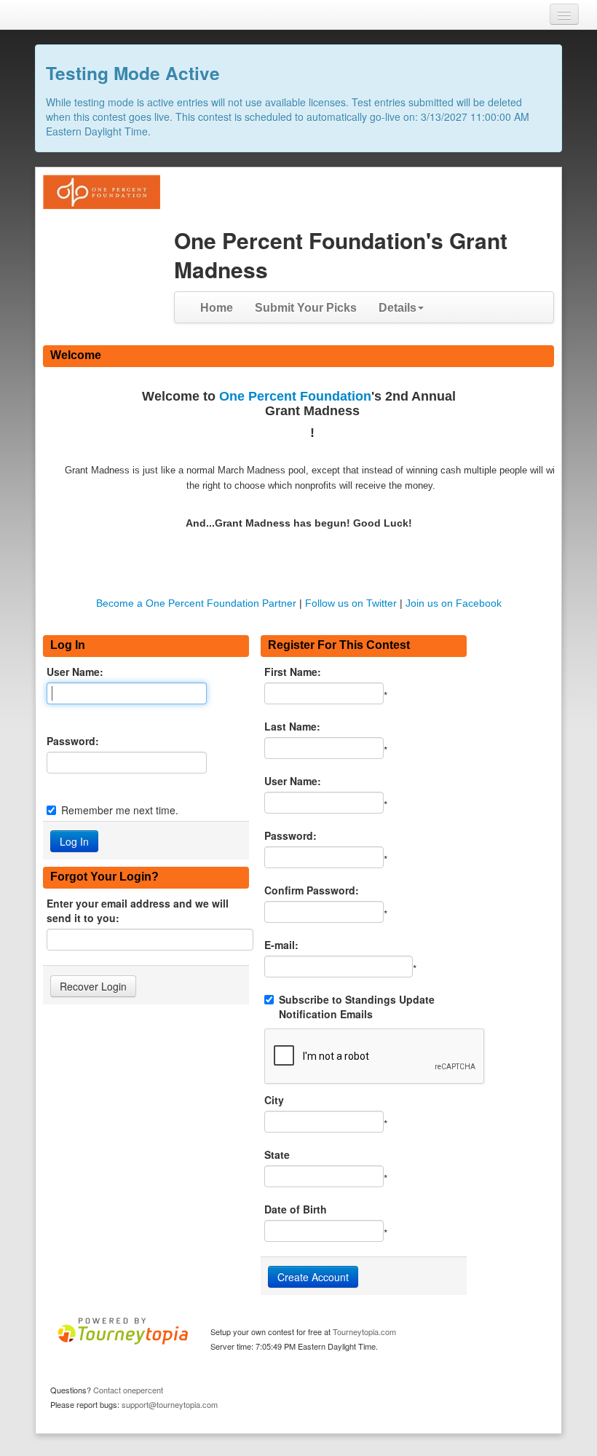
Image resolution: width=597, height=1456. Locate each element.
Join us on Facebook (454, 603)
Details (397, 308)
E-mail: (281, 944)
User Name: (75, 671)
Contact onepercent (128, 1390)
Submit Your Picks (306, 308)
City (274, 1100)
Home (216, 308)
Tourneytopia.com (364, 1331)
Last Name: (292, 726)
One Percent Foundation (295, 396)
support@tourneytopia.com (170, 1404)
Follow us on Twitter (351, 603)
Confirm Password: (311, 890)
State (277, 1154)
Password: (73, 740)
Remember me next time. (119, 810)
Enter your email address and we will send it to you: (138, 910)
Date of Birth (295, 1209)
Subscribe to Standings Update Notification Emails (357, 1006)
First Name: (292, 671)
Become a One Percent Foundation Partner (196, 603)
